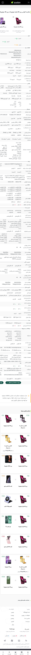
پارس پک (27, 629)
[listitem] (15, 423)
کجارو (12, 621)
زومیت (12, 615)
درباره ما (28, 621)
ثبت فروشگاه (26, 612)
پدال (13, 624)
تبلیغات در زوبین (26, 615)
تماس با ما (27, 618)
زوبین (12, 612)
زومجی (12, 618)
